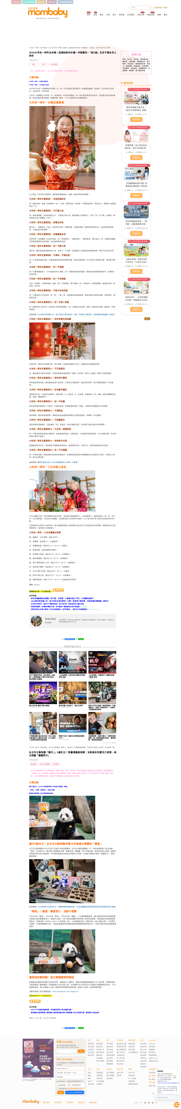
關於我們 (46, 1102)
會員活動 (131, 1049)
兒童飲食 (99, 1078)
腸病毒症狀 (144, 59)
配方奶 (129, 59)
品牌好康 (131, 1047)
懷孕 (89, 15)
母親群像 (131, 1081)
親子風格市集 (140, 70)
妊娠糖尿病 (143, 68)
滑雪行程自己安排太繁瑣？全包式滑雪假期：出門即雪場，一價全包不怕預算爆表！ (59, 609)
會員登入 (143, 1064)
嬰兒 (101, 15)
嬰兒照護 (99, 1044)
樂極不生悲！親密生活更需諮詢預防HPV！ (71, 737)
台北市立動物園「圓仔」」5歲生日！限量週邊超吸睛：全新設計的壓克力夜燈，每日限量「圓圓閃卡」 (85, 747)
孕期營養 (125, 68)
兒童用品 (99, 1075)
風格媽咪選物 (133, 1084)
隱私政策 (79, 1088)
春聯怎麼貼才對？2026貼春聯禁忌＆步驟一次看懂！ (58, 462)
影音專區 (130, 15)
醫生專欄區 (111, 1075)
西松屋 (136, 59)
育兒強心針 (100, 1049)
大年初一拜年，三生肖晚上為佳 (39, 85)
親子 (114, 15)
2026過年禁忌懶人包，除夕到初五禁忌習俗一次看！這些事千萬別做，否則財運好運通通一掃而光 (76, 315)
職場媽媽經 (153, 1055)
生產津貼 (91, 1052)
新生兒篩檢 (100, 1061)
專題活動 (150, 15)
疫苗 (124, 59)
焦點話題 (131, 1075)
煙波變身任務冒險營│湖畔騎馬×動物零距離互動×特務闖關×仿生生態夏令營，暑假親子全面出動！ (65, 1012)
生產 (95, 15)
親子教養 (110, 1044)
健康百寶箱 (111, 1055)
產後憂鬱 (129, 66)
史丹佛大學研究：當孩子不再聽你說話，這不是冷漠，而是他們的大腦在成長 (56, 604)
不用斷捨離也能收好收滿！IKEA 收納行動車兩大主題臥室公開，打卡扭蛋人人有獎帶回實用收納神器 (42, 738)
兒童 (108, 15)
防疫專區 (110, 1078)
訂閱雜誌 (69, 1102)
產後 (89, 1075)
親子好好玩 (121, 1052)
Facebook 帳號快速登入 (76, 1092)
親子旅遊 (43, 48)
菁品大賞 (152, 1086)
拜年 (33, 64)
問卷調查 (143, 1055)
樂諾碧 (131, 70)
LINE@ (81, 639)
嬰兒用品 (99, 1047)
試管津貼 (91, 1055)
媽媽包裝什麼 (153, 1061)
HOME (31, 48)
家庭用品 (110, 1047)
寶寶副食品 (141, 61)
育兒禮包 (143, 1044)
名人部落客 (132, 1078)
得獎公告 (143, 1058)
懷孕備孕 (91, 1044)
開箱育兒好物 (121, 1047)
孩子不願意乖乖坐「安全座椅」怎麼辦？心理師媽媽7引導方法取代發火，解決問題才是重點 (42, 677)
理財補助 (110, 1061)
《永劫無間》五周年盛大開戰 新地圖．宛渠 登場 (73, 676)
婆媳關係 (152, 1049)
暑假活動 (33, 764)
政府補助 (132, 61)
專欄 (159, 15)
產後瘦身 (137, 66)
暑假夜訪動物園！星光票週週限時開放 (41, 793)
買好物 (119, 1075)
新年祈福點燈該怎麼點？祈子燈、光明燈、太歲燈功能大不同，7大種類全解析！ (63, 598)
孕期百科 (91, 1049)
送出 (81, 1051)
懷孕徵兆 (130, 64)
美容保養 (152, 1052)
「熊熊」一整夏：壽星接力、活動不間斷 (42, 790)
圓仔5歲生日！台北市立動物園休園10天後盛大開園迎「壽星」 (49, 786)
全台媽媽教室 (133, 1052)
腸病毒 (124, 61)
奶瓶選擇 (145, 66)
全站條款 (58, 1102)
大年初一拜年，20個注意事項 (38, 81)
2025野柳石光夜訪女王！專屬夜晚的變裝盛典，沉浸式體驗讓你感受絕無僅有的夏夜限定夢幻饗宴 (77, 907)
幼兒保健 (120, 1064)
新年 (43, 64)
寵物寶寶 (110, 1064)
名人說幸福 (121, 1058)
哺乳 (89, 1078)
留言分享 (143, 1049)
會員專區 (143, 1067)
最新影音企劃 (121, 1044)
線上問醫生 (111, 1073)
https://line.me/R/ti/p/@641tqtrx (167, 1083)
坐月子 (90, 1081)
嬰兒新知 (99, 1055)
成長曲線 (99, 1058)
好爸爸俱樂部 (153, 1073)
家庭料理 (110, 1052)
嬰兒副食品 (100, 1052)
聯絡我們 (93, 1102)
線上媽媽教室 (121, 1049)
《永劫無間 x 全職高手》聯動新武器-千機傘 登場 (101, 676)
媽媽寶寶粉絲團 (69, 639)
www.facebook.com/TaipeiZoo (65, 991)
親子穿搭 (110, 1058)
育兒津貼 (91, 1084)
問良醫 (121, 15)
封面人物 (131, 1073)
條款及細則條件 (71, 1088)
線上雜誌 (152, 1079)
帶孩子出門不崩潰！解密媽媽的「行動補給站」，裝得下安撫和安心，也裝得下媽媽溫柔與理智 (102, 707)
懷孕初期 (91, 1047)
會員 (165, 15)
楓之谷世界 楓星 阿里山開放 (39, 706)
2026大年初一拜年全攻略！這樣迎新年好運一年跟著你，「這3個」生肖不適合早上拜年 (79, 48)
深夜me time (153, 1058)
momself (152, 1044)
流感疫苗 (134, 68)
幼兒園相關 (100, 1081)
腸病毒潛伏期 (140, 64)
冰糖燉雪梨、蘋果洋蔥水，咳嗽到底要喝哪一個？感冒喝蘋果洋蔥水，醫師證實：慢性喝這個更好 (102, 738)
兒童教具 (99, 1084)
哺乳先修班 (121, 1061)
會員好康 (143, 1047)
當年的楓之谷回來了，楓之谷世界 (71, 706)
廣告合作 (81, 1102)
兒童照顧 (99, 1073)
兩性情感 (152, 1047)
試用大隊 (140, 15)
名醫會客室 (121, 1055)
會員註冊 (143, 1061)
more (147, 319)
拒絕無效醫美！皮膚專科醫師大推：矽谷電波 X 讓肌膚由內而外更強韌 (54, 606)
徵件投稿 (143, 1052)
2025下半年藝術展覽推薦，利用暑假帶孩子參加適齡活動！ (52, 1010)
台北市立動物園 (45, 764)
